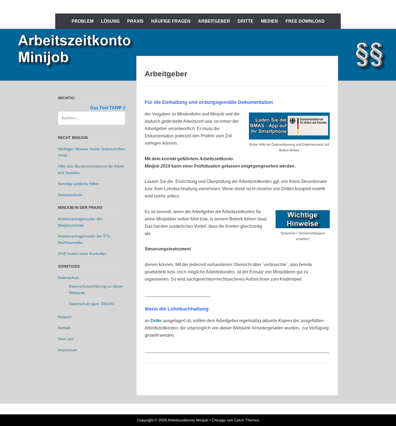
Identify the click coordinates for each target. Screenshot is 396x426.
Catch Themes (246, 420)
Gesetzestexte (70, 195)
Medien (269, 21)
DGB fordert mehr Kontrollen (82, 253)
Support (64, 317)
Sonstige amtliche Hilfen (78, 184)
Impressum (67, 350)
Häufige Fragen (170, 21)
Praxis (135, 21)
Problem (82, 21)
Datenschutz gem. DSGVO (91, 304)
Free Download (305, 21)
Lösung (110, 21)
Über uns (66, 339)
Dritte (245, 21)
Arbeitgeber (214, 21)
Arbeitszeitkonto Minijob (188, 420)
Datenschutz (68, 277)
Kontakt (64, 328)
